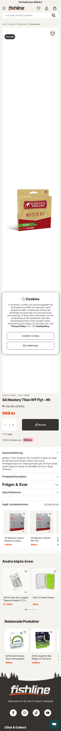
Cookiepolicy (42, 326)
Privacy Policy (18, 326)
